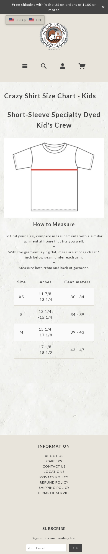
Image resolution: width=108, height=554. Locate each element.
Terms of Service (54, 493)
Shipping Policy (54, 488)
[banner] (54, 36)
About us (54, 456)
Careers (54, 461)
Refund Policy (54, 482)
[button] (25, 20)
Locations (54, 471)
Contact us (54, 466)
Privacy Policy (54, 477)
